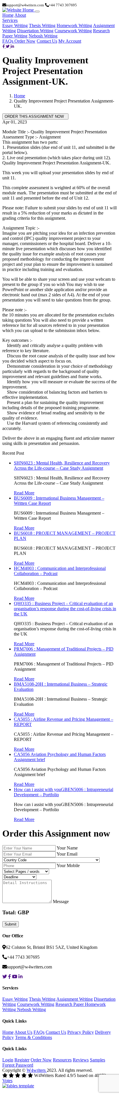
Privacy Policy (80, 1032)
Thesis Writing (42, 25)
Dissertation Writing (35, 30)
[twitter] (8, 46)
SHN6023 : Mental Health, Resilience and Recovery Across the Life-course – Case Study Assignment (62, 465)
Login (7, 1059)
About (20, 15)
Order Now (25, 41)
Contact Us (47, 41)
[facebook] (4, 46)
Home (8, 15)
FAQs (8, 41)
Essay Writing (15, 25)
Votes (7, 1080)
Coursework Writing (73, 30)
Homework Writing (74, 25)
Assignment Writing (74, 999)
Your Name (67, 847)
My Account (69, 41)
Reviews (81, 1059)
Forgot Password (17, 1065)
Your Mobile (68, 865)
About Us (23, 1032)
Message (61, 901)
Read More (24, 492)
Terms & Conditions (33, 1037)
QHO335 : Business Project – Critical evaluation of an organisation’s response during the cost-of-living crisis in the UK (65, 608)
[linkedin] (12, 46)
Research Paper (70, 1004)
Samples (97, 1059)
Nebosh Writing (43, 35)
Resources (62, 1059)
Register (21, 1059)
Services (10, 20)
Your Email (67, 854)
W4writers (37, 1070)
